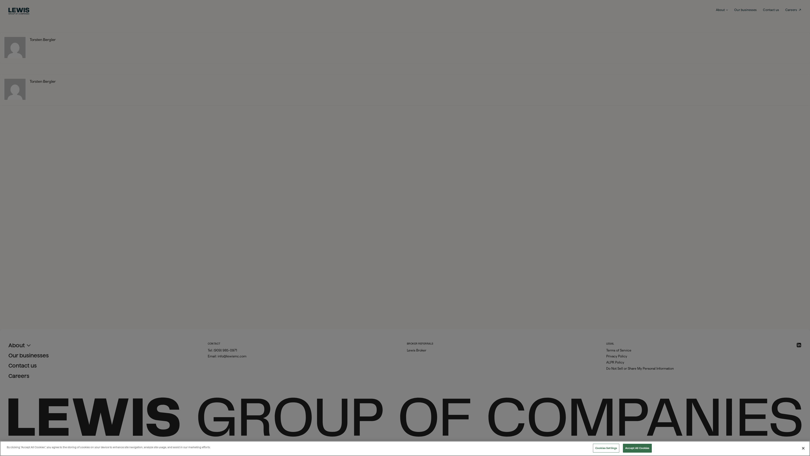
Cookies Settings (606, 447)
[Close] (803, 448)
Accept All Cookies (637, 447)
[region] (405, 448)
